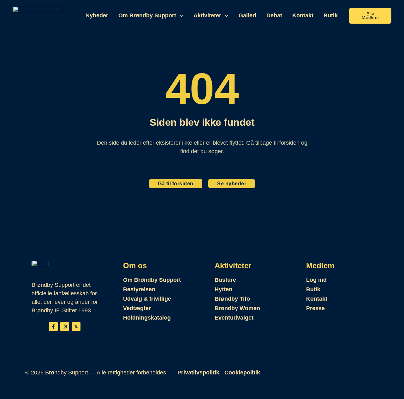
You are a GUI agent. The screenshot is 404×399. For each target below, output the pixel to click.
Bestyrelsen (139, 289)
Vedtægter (137, 308)
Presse (315, 308)
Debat (274, 15)
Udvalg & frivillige (147, 299)
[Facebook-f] (53, 326)
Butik (331, 15)
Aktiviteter (207, 15)
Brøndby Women (237, 308)
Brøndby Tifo (232, 299)
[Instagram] (64, 326)
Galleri (247, 15)
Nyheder (97, 15)
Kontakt (302, 15)
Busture (225, 280)
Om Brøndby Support (147, 15)
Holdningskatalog (147, 318)
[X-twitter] (76, 326)
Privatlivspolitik (198, 372)
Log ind (316, 280)
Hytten (223, 289)
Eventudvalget (234, 318)
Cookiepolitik (242, 372)
